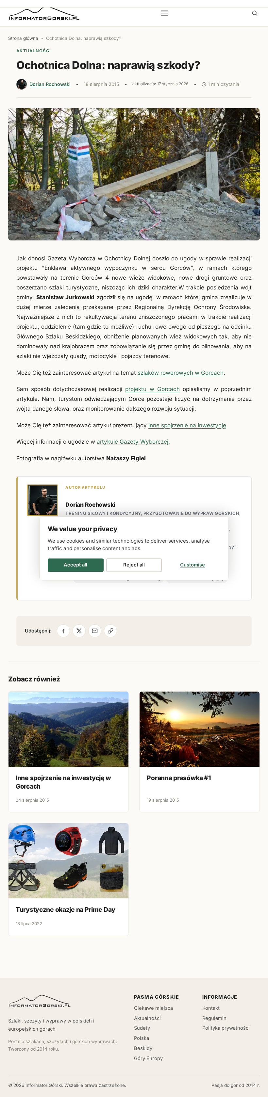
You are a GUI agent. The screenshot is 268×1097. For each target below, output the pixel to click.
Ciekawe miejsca (153, 1008)
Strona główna (23, 38)
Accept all (75, 565)
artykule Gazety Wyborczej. (133, 441)
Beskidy (143, 1048)
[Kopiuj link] (110, 630)
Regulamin (214, 1018)
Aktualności (33, 50)
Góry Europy (148, 1058)
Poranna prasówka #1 (179, 778)
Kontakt (211, 1008)
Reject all (134, 565)
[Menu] (165, 13)
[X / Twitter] (79, 630)
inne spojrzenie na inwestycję (187, 425)
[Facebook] (63, 630)
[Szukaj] (254, 13)
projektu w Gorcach (152, 388)
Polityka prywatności (226, 1028)
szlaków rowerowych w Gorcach (181, 372)
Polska (141, 1038)
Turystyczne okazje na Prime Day (65, 909)
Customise (192, 565)
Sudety (142, 1028)
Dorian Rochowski (50, 84)
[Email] (94, 630)
